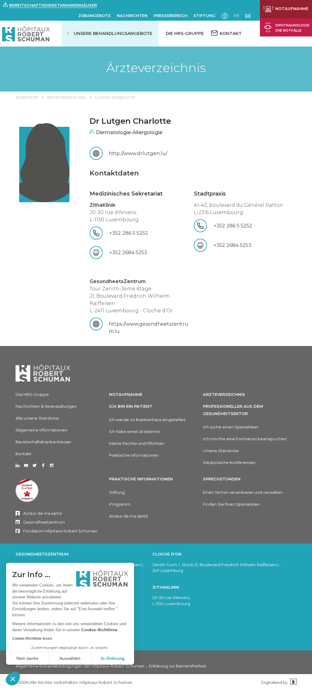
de (248, 15)
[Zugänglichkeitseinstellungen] (225, 15)
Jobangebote (94, 15)
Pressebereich (170, 15)
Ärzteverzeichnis (156, 68)
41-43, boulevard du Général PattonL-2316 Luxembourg (238, 208)
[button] (12, 678)
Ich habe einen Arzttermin (134, 431)
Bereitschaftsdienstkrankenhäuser (53, 5)
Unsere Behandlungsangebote (113, 33)
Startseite (27, 97)
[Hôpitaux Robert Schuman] (43, 373)
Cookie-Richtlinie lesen (32, 638)
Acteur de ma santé (42, 513)
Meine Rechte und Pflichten (136, 443)
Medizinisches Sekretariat (126, 193)
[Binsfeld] (292, 682)
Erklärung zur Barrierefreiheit (177, 665)
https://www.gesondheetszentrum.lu (148, 327)
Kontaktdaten (114, 173)
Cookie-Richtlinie (99, 629)
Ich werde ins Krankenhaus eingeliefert (147, 419)
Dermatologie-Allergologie (129, 132)
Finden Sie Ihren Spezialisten (231, 504)
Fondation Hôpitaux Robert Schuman (60, 530)
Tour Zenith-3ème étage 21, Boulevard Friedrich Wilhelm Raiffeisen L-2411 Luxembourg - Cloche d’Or (131, 296)
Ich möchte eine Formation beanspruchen (245, 438)
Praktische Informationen (134, 455)
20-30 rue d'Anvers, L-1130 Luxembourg (114, 212)
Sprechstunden (221, 478)
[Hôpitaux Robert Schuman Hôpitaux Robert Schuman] (26, 34)
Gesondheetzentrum (44, 522)
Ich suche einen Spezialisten (231, 426)
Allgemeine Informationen (41, 430)
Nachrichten (132, 15)
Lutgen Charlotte (115, 97)
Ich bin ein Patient (130, 406)
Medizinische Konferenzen (229, 462)
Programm (119, 504)
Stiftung (204, 15)
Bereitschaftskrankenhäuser (43, 441)
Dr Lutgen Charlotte (130, 121)
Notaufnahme (125, 394)
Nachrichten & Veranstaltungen (46, 406)
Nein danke (27, 658)
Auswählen (69, 658)
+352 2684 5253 (128, 252)
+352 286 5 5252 (131, 233)
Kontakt (23, 453)
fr (236, 15)
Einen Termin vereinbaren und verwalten (243, 492)
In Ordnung (113, 658)
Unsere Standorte (221, 450)
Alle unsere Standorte (37, 418)
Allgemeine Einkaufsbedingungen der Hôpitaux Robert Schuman (80, 665)
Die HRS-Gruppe (185, 33)
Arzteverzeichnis (224, 394)
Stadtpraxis (210, 193)
